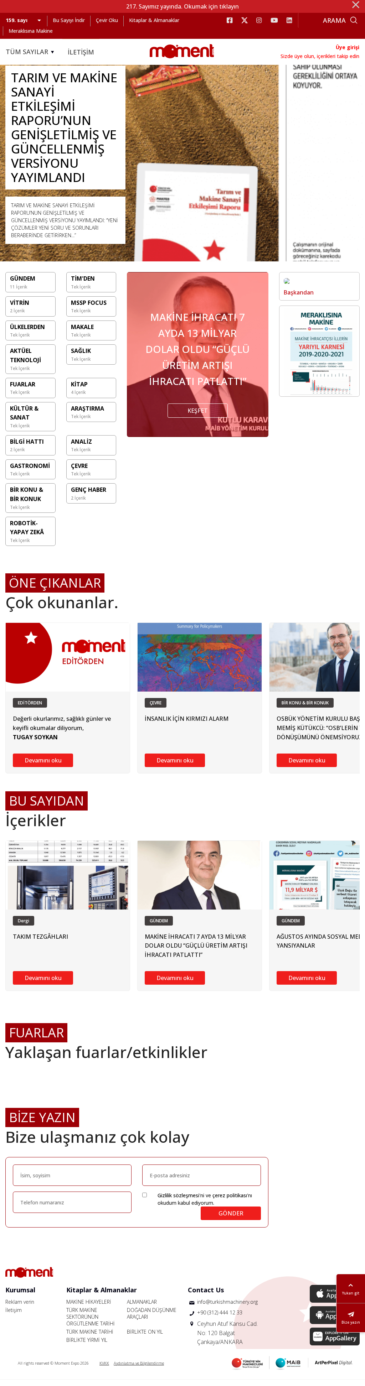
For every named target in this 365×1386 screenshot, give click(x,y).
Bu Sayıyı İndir (69, 20)
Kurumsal (20, 1290)
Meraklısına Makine (31, 30)
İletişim (13, 1310)
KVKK (104, 1363)
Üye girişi (347, 47)
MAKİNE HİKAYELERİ (88, 1301)
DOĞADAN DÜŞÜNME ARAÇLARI (151, 1313)
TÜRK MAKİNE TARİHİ (89, 1331)
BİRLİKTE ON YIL (145, 1331)
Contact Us (206, 1290)
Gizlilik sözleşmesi (178, 1195)
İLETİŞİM (81, 52)
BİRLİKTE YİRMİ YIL (86, 1339)
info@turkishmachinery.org (227, 1301)
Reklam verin (19, 1301)
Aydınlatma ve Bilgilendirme (139, 1363)
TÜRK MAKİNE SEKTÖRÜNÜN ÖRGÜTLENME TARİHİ (90, 1317)
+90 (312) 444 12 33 (219, 1312)
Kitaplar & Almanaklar (154, 20)
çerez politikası (229, 1195)
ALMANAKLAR (142, 1301)
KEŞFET (197, 411)
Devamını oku (43, 760)
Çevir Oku (107, 20)
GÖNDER (231, 1213)
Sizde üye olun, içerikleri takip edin (320, 56)
